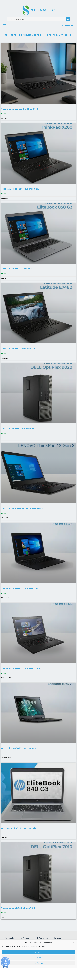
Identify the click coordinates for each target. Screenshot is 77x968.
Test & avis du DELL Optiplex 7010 (18, 908)
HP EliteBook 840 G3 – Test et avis (18, 828)
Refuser (38, 958)
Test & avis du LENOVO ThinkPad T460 (20, 668)
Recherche (68, 19)
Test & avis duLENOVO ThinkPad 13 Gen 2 (22, 508)
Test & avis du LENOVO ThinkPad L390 (20, 588)
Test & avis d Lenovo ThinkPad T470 (19, 109)
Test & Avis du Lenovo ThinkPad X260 (20, 188)
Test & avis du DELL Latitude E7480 (18, 348)
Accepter (38, 952)
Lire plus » (4, 114)
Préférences (38, 963)
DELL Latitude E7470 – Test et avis (18, 748)
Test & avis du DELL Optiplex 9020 (18, 428)
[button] (74, 943)
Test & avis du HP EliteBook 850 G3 (18, 268)
